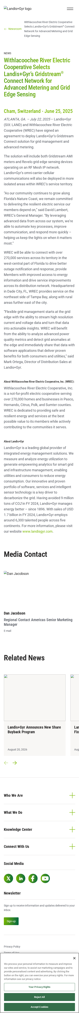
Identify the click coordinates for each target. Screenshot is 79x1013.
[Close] (74, 958)
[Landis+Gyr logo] (19, 9)
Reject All (39, 997)
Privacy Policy (12, 946)
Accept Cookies (40, 1006)
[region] (39, 983)
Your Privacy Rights (39, 987)
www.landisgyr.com (37, 531)
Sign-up (11, 921)
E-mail (7, 630)
